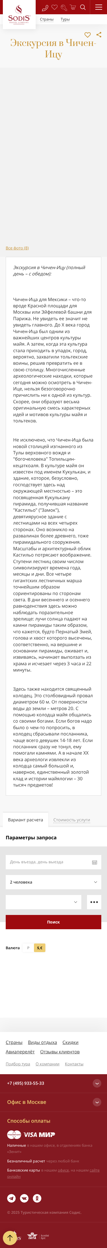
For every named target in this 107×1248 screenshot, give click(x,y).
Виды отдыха (42, 1042)
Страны (14, 1042)
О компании (48, 1064)
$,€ (39, 947)
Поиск (53, 922)
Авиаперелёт (20, 1052)
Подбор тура (18, 1064)
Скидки (70, 1042)
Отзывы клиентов (60, 1052)
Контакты (74, 1064)
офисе (63, 1170)
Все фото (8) (17, 248)
